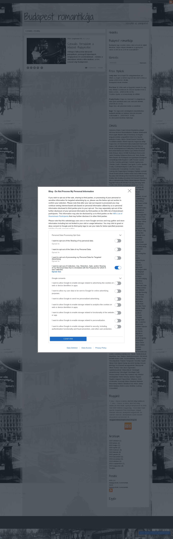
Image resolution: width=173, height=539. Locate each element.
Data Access (86, 348)
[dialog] (86, 269)
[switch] (118, 240)
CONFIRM (68, 339)
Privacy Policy (100, 348)
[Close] (130, 191)
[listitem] (86, 235)
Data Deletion (72, 348)
